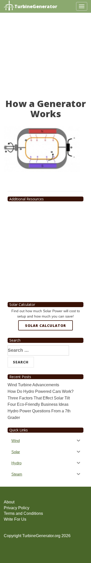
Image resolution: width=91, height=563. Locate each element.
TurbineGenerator (35, 6)
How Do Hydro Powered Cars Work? (41, 391)
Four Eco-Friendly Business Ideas (38, 404)
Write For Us (15, 519)
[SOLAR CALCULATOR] (45, 343)
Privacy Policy (16, 508)
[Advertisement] (45, 58)
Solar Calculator (45, 325)
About (9, 502)
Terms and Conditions (23, 513)
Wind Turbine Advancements (33, 385)
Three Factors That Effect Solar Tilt (39, 398)
